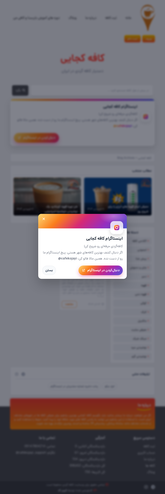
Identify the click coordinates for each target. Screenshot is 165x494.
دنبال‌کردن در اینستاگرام (103, 270)
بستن (49, 270)
